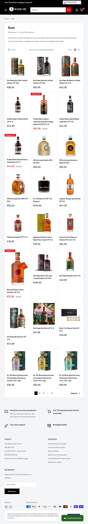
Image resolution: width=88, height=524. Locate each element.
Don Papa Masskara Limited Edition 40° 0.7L (69, 81)
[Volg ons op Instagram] (10, 506)
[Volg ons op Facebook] (6, 506)
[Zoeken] (69, 9)
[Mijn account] (77, 10)
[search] (48, 9)
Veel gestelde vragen (56, 447)
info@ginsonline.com (13, 444)
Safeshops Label (54, 462)
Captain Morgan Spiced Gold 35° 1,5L (69, 200)
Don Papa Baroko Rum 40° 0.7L (16, 338)
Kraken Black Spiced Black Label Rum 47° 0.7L (69, 120)
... (47, 393)
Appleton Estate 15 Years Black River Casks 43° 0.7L (43, 238)
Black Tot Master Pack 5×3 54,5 (69, 329)
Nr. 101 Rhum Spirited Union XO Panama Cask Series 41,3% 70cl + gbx (69, 378)
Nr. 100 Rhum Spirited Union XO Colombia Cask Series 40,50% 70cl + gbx (17, 378)
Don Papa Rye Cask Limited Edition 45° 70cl (17, 81)
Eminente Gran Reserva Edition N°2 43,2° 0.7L (68, 238)
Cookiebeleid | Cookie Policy (59, 458)
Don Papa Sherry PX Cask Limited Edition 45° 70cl (42, 277)
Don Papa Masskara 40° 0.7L (70, 276)
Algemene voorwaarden (57, 455)
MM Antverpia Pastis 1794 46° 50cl (42, 161)
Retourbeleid (53, 451)
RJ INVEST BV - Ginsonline (15, 451)
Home (7, 19)
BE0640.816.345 (11, 455)
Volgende (73, 393)
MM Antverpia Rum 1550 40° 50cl (17, 200)
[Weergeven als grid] (75, 50)
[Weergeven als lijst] (79, 50)
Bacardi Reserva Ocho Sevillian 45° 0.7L (15, 291)
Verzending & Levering (57, 444)
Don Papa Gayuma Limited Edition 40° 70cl (43, 81)
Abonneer (12, 491)
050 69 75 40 (9, 447)
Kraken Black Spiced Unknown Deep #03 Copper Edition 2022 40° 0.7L (43, 121)
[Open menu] (6, 10)
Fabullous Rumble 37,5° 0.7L (17, 237)
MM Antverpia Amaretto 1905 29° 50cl (68, 161)
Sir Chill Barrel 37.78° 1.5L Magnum (42, 200)
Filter (14, 50)
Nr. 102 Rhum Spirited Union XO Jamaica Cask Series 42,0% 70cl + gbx (43, 378)
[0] (81, 9)
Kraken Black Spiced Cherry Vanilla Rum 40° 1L (17, 160)
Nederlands (71, 2)
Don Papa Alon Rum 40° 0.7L (43, 328)
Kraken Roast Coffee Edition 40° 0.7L (17, 120)
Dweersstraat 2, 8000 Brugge (16, 458)
